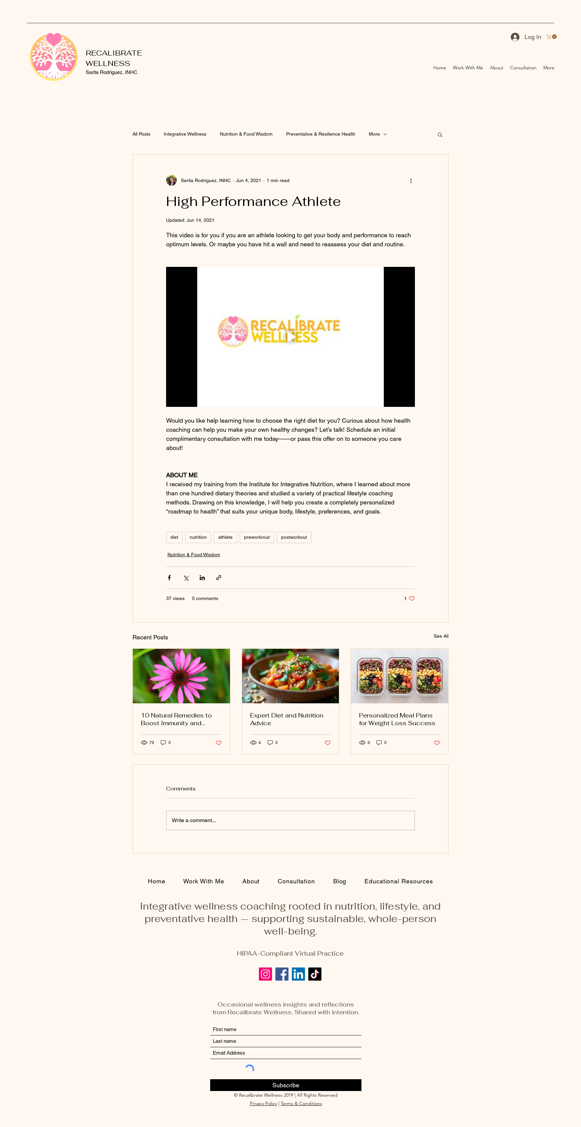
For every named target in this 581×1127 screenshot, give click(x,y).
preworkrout (257, 537)
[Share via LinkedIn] (202, 577)
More (374, 134)
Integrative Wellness (185, 134)
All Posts (141, 134)
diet (174, 537)
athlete (225, 537)
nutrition (198, 537)
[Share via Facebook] (169, 577)
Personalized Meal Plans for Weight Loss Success (397, 719)
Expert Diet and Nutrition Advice (286, 719)
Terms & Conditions (301, 1103)
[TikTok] (314, 974)
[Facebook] (281, 974)
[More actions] (411, 180)
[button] (552, 36)
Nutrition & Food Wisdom (246, 134)
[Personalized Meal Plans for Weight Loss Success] (399, 676)
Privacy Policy (263, 1103)
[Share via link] (219, 577)
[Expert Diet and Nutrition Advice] (290, 676)
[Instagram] (265, 974)
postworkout (294, 537)
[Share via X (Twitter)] (186, 577)
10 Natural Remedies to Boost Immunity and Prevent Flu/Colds (176, 719)
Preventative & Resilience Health (320, 134)
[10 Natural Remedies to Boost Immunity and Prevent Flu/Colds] (181, 676)
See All (441, 636)
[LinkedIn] (298, 974)
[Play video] (290, 337)
